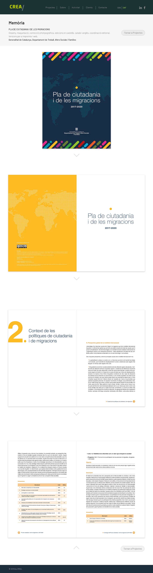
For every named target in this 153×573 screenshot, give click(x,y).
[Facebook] (144, 8)
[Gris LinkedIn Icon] (140, 8)
